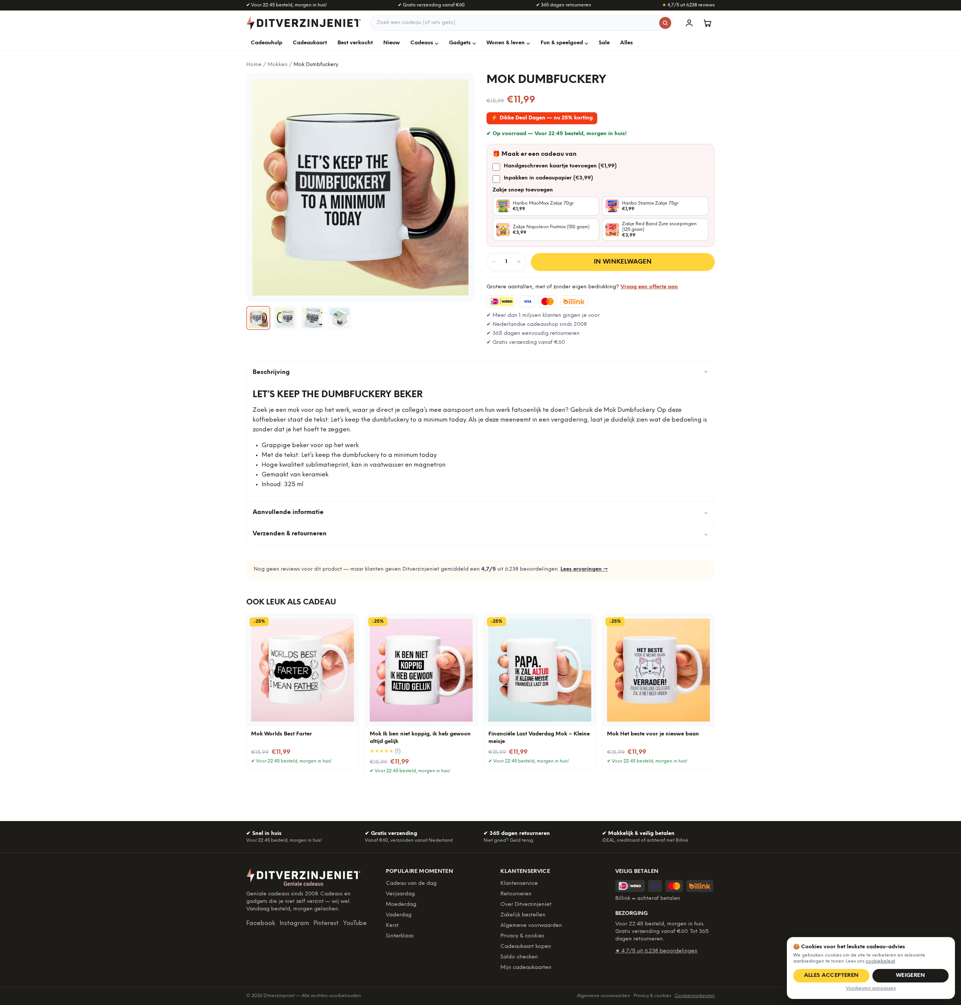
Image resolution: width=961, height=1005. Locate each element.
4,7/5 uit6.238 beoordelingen (656, 951)
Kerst (392, 925)
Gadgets (460, 43)
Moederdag (401, 904)
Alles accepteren (831, 975)
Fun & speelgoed (562, 43)
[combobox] (521, 23)
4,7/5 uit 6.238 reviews (688, 5)
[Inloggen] (689, 22)
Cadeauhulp (266, 43)
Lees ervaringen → (584, 569)
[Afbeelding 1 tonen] (258, 318)
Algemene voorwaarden (531, 925)
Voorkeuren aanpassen (871, 988)
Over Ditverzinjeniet (525, 904)
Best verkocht (355, 43)
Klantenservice (519, 883)
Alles (626, 43)
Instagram (294, 923)
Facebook (260, 923)
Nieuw (391, 43)
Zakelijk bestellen (522, 915)
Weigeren (910, 975)
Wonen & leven (506, 43)
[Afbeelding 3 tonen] (312, 318)
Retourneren (516, 894)
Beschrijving (480, 372)
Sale (604, 43)
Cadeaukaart (310, 43)
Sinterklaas (400, 936)
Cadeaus (421, 43)
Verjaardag (400, 894)
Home (254, 65)
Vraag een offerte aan (649, 287)
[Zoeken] (665, 23)
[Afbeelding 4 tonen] (339, 318)
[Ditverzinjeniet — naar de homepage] (303, 23)
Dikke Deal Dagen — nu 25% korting (542, 118)
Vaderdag (398, 915)
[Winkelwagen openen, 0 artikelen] (707, 22)
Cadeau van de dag (411, 883)
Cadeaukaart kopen (525, 946)
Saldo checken (519, 957)
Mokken (278, 65)
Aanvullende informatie (480, 512)
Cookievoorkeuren (695, 995)
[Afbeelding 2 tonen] (285, 318)
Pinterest (326, 923)
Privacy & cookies (522, 936)
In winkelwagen (623, 262)
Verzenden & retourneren (480, 533)
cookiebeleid (880, 961)
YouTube (355, 923)
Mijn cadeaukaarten (525, 967)
